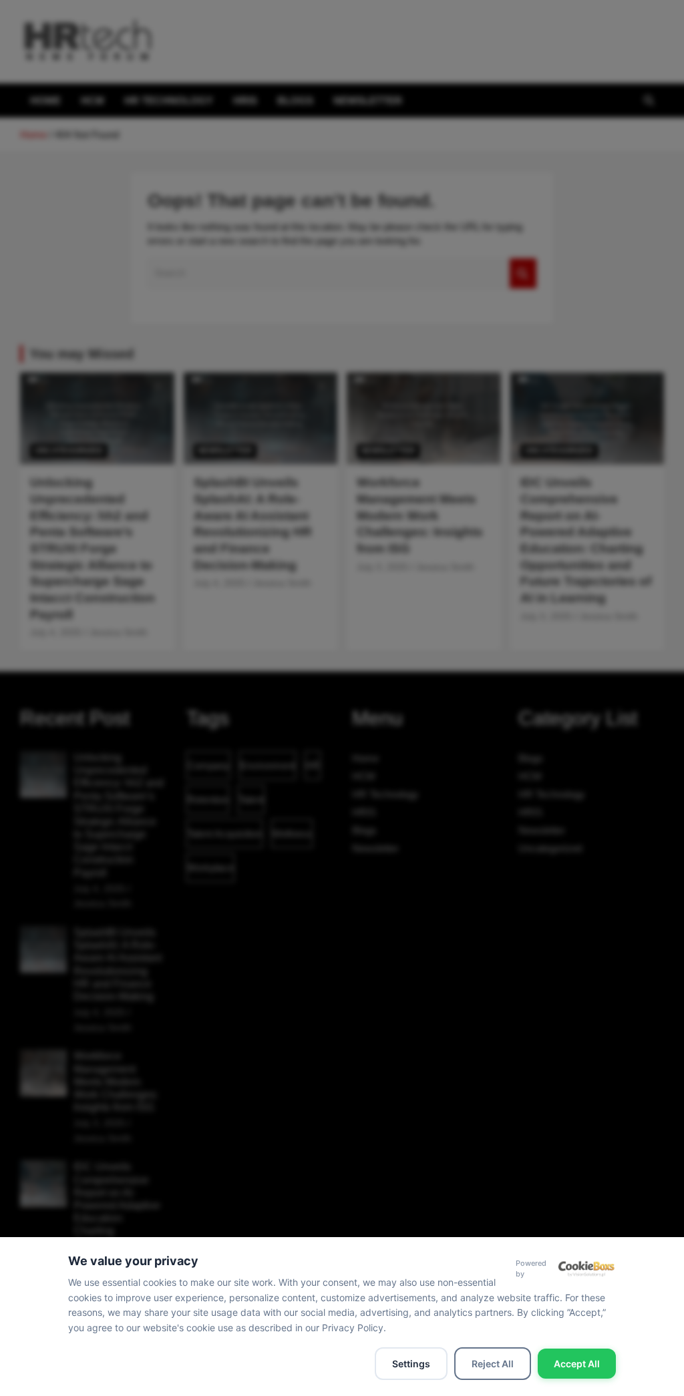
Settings (411, 1363)
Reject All (493, 1363)
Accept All (577, 1363)
